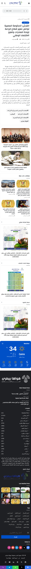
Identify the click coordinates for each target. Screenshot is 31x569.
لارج (27, 451)
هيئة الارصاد (19, 524)
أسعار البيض (10, 513)
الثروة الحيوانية (26, 518)
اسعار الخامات (24, 431)
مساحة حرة (26, 438)
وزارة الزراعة (18, 527)
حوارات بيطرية (25, 433)
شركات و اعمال (25, 436)
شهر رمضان (21, 521)
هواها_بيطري (6, 521)
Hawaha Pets (25, 413)
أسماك (26, 446)
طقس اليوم (14, 521)
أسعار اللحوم (17, 516)
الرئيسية (26, 19)
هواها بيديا (26, 443)
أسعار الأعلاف (18, 513)
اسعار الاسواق (24, 425)
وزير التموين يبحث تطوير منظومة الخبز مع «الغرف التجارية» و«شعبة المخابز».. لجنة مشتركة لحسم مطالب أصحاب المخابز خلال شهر (23, 192)
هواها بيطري (24, 121)
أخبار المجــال (24, 418)
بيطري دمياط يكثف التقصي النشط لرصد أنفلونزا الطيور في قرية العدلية (8, 190)
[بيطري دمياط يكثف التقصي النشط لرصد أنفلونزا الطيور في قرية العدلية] (8, 184)
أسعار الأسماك (26, 513)
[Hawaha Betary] (15, 3)
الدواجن (18, 518)
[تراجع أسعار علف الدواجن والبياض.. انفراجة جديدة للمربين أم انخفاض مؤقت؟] (15, 489)
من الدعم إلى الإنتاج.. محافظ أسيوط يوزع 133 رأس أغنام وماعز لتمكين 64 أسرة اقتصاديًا (24, 211)
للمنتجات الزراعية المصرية (20, 117)
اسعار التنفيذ (25, 428)
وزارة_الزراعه (11, 524)
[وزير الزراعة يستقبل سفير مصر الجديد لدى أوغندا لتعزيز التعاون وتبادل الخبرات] (8, 203)
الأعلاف (11, 516)
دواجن (26, 448)
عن (19, 558)
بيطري (12, 114)
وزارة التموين (26, 527)
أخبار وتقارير (20, 19)
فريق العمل (14, 558)
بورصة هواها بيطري (24, 423)
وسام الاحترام (25, 453)
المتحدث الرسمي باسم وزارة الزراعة (17, 110)
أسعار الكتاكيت (26, 516)
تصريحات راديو (24, 420)
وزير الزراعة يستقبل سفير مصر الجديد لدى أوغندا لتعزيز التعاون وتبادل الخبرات (9, 211)
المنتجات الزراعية (23, 114)
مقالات (27, 441)
